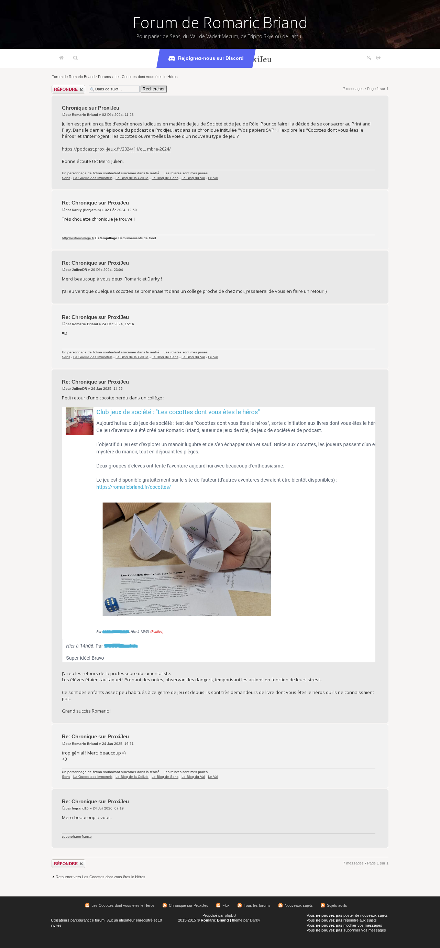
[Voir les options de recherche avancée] (75, 58)
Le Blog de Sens (165, 178)
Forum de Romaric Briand (220, 22)
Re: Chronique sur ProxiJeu (95, 203)
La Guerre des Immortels (92, 178)
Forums (104, 77)
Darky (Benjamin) (86, 210)
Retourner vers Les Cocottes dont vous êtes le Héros (100, 877)
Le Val (213, 178)
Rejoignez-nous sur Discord (211, 58)
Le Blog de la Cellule (132, 178)
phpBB (230, 915)
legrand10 (80, 808)
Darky (255, 920)
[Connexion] (378, 58)
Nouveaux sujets (299, 905)
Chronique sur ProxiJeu (90, 108)
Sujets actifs (337, 905)
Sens (66, 178)
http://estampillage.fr (78, 238)
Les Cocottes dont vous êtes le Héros (146, 77)
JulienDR (79, 270)
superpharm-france (77, 836)
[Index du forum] (61, 58)
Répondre (60, 87)
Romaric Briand (85, 115)
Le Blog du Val (193, 178)
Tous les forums (257, 905)
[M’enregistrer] (369, 58)
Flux (226, 905)
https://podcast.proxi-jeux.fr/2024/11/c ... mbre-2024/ (116, 149)
